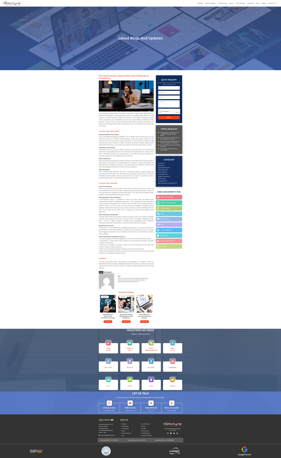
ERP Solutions (162, 170)
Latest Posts (108, 272)
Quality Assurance (163, 176)
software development (109, 173)
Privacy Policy (145, 431)
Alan (119, 276)
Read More (108, 321)
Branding (160, 163)
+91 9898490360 (170, 440)
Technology (161, 181)
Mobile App (161, 172)
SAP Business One (126, 433)
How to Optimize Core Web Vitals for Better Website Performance (169, 138)
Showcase (250, 3)
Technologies (222, 3)
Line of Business (210, 3)
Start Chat (151, 410)
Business (160, 165)
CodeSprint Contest (146, 435)
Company (200, 3)
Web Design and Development (166, 183)
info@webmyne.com (130, 410)
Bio (101, 272)
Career (263, 3)
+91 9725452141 (114, 440)
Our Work (143, 428)
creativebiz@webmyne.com (107, 435)
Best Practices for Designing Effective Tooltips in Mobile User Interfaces (170, 142)
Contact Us (272, 3)
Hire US (231, 3)
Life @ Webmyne (145, 433)
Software (160, 178)
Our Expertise (240, 3)
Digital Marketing (163, 167)
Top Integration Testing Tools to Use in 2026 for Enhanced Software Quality (169, 134)
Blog (257, 3)
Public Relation (162, 174)
